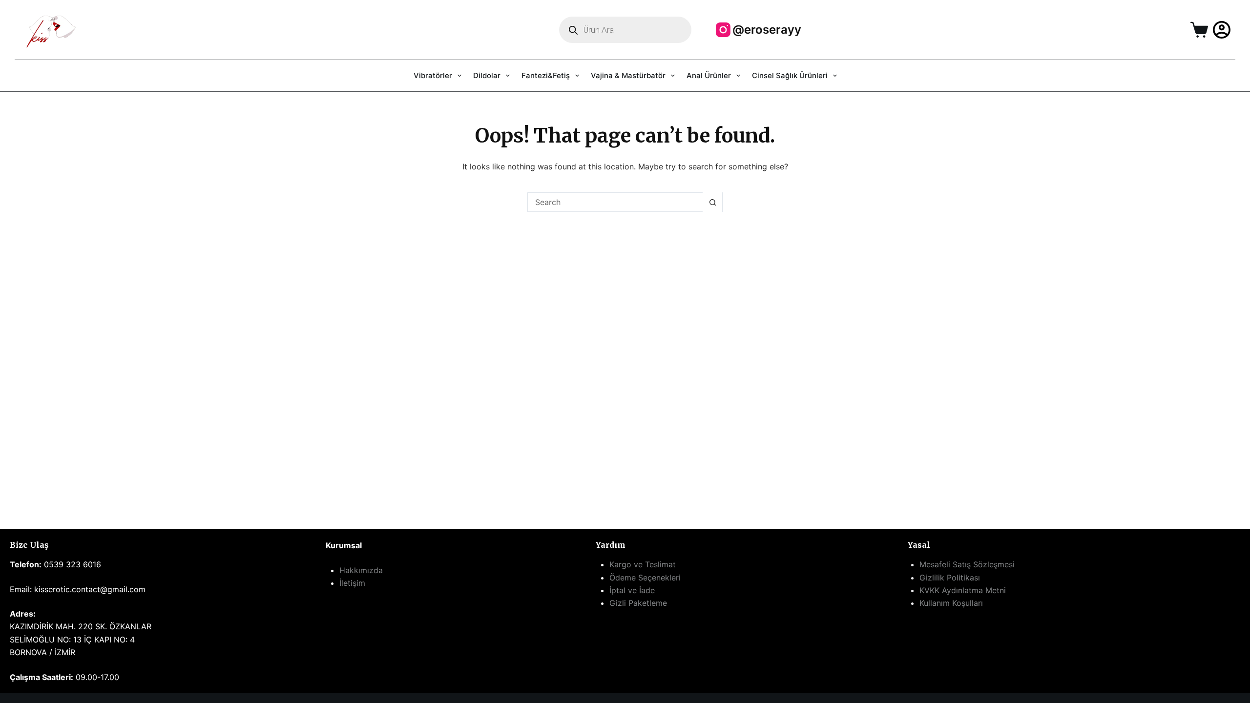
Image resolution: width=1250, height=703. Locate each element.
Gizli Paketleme (638, 603)
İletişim (352, 583)
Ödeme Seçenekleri (645, 577)
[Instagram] (723, 29)
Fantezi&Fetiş (545, 75)
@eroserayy (766, 29)
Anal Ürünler (709, 75)
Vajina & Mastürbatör (628, 75)
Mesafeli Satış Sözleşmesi (967, 564)
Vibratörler (433, 75)
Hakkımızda (361, 570)
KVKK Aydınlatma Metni (962, 590)
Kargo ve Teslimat (642, 564)
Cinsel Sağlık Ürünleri (790, 75)
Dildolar (486, 75)
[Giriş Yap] (1221, 30)
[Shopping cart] (1199, 30)
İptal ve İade (632, 590)
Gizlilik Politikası (949, 577)
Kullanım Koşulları (951, 603)
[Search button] (712, 202)
